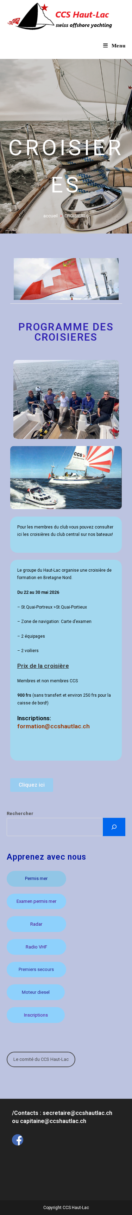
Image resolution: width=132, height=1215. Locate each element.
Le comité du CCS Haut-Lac (41, 1059)
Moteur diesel (36, 992)
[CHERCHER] (114, 827)
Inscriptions (36, 1015)
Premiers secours (36, 969)
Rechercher (20, 813)
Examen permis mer (36, 901)
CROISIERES (76, 215)
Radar (36, 924)
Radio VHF (36, 947)
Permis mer (36, 878)
